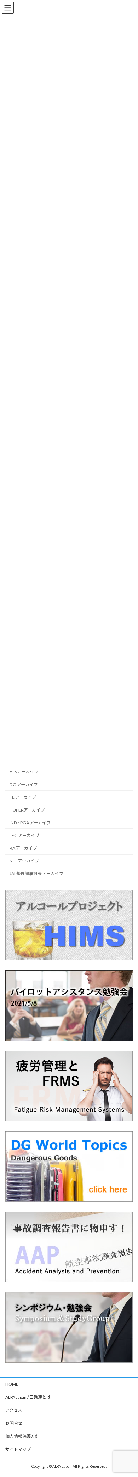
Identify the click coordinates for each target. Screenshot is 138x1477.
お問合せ (13, 1423)
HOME (11, 1384)
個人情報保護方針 (22, 1436)
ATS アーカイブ (24, 771)
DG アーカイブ (24, 784)
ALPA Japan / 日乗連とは (28, 1397)
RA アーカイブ (23, 848)
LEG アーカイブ (24, 835)
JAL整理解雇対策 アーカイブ (36, 873)
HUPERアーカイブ (27, 809)
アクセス (13, 1410)
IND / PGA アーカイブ (30, 822)
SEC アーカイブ (24, 860)
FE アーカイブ (23, 797)
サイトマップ (18, 1449)
